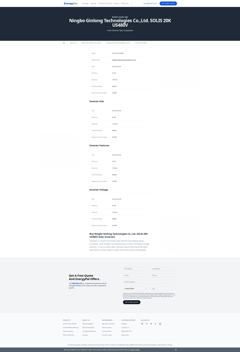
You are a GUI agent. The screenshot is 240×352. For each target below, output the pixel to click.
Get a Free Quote (168, 3)
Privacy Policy (99, 345)
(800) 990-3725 (77, 283)
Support (124, 324)
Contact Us (125, 327)
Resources (125, 3)
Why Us (117, 3)
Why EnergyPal (87, 324)
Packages (85, 3)
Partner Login (107, 335)
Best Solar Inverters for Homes (91, 43)
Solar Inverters (68, 331)
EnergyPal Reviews (89, 331)
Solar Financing (68, 335)
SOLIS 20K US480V (141, 43)
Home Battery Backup (70, 327)
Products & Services (105, 3)
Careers (85, 335)
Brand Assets (106, 331)
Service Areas (106, 327)
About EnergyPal (88, 327)
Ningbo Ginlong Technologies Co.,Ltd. (118, 43)
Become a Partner (108, 324)
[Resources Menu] (132, 3)
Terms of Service (111, 345)
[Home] (64, 43)
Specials (93, 3)
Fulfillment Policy (123, 345)
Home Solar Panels (69, 324)
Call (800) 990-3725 (150, 3)
